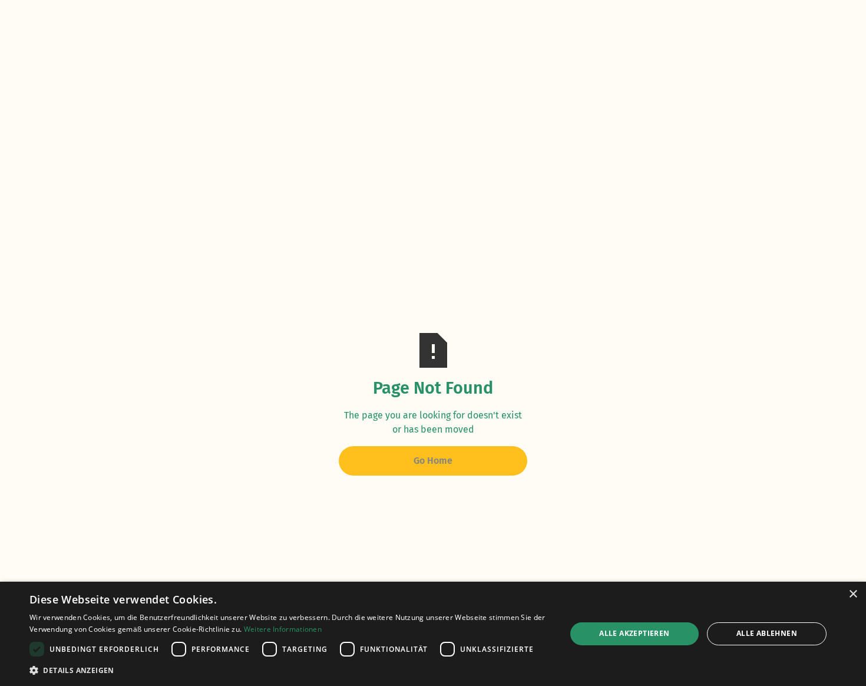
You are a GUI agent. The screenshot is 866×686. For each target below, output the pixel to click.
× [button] (852, 594)
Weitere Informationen (283, 629)
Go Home (433, 460)
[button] (289, 670)
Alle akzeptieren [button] (634, 633)
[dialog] (433, 634)
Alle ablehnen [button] (766, 633)
